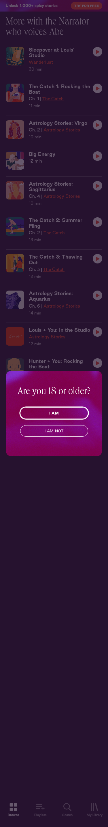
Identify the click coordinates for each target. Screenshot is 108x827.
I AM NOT (54, 431)
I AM (54, 413)
